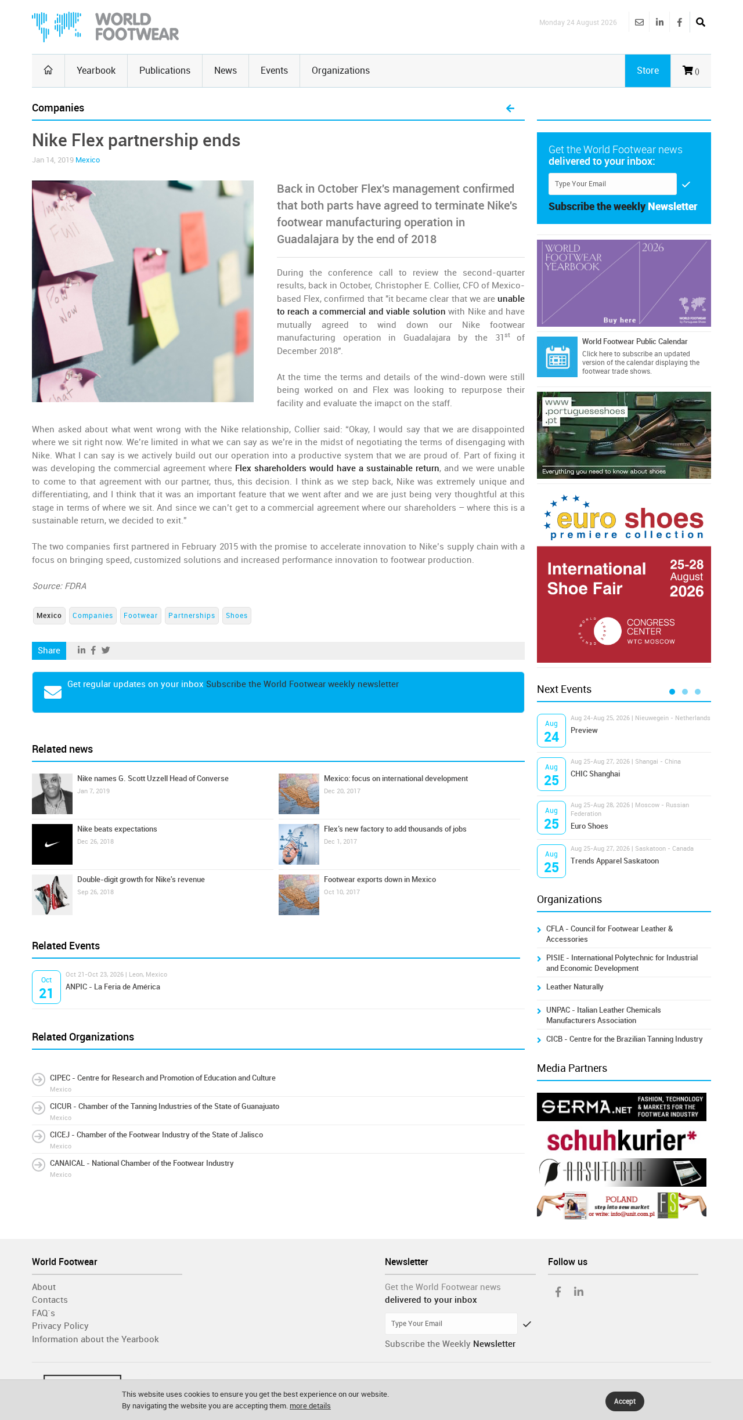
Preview (584, 730)
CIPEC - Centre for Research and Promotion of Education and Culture (163, 1078)
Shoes (237, 616)
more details (310, 1405)
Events (274, 70)
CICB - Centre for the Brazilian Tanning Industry (624, 1039)
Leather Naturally (575, 986)
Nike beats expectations (117, 829)
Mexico (87, 160)
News (225, 70)
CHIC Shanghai (595, 773)
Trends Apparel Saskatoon (615, 861)
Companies (93, 616)
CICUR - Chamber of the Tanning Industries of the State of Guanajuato (164, 1106)
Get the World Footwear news (443, 1287)
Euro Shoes (589, 826)
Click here (597, 354)
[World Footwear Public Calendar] (557, 357)
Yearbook (96, 70)
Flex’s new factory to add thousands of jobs (395, 829)
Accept (625, 1401)
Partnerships (191, 616)
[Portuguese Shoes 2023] (624, 435)
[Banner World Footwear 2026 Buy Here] (624, 283)
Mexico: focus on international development (396, 778)
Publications (164, 70)
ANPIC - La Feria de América (113, 986)
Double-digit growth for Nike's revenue (141, 879)
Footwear (141, 616)
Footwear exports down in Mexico (380, 879)
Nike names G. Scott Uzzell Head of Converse (153, 778)
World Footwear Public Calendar (635, 341)
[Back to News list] (510, 109)
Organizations (341, 70)
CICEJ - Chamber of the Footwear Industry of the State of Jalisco (156, 1134)
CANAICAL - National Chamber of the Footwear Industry (142, 1163)
